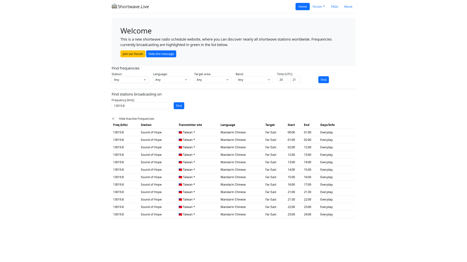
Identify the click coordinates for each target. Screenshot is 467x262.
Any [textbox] (116, 80)
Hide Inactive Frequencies (136, 119)
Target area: (202, 74)
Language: (160, 74)
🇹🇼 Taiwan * (187, 132)
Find (324, 80)
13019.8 (118, 132)
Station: (117, 74)
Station (146, 125)
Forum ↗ (319, 7)
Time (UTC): (285, 74)
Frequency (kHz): (123, 100)
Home (302, 7)
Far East (270, 132)
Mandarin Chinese (233, 132)
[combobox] (130, 79)
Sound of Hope (151, 132)
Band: (240, 74)
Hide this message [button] (161, 54)
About (348, 7)
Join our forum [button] (133, 54)
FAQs (334, 7)
